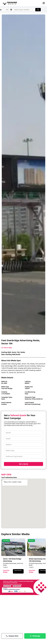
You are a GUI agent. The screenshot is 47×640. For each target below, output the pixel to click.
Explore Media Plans (17, 585)
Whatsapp (36, 636)
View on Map (7, 348)
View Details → (18, 571)
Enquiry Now (13, 636)
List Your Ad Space (7, 585)
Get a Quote (23, 464)
